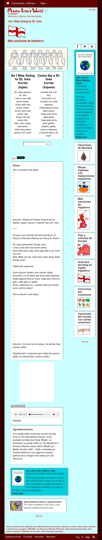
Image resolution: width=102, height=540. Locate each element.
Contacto (27, 536)
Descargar (17, 420)
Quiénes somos (13, 536)
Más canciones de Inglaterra (26, 41)
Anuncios (39, 536)
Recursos (50, 536)
